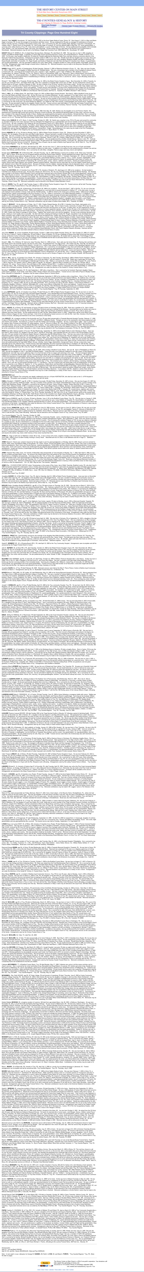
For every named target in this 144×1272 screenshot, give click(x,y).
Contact (72, 1269)
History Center (86, 15)
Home (39, 15)
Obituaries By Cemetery (95, 26)
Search (100, 15)
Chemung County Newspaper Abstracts (73, 26)
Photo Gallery (58, 1269)
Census (69, 15)
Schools (63, 15)
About (42, 1269)
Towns (44, 15)
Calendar (51, 1269)
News (46, 1269)
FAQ (67, 1269)
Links (64, 1269)
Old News (51, 15)
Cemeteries (76, 15)
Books (57, 15)
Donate (94, 15)
